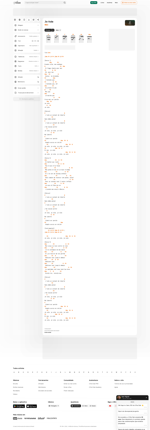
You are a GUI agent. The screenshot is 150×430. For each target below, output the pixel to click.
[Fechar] (146, 397)
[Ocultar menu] (15, 19)
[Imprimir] (20, 19)
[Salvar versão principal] (53, 30)
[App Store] (31, 406)
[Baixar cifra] (29, 19)
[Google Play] (19, 406)
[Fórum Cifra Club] (17, 418)
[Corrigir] (34, 19)
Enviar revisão (48, 332)
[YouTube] (110, 405)
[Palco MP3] (52, 418)
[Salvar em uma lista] (24, 19)
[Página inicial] (17, 3)
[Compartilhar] (38, 19)
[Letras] (41, 418)
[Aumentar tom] (38, 41)
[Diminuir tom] (32, 41)
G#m (49, 52)
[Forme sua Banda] (30, 418)
